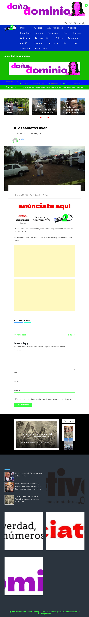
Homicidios (36, 28)
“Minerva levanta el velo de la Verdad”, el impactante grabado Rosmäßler (27, 499)
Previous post (20, 335)
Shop (65, 43)
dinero (39, 33)
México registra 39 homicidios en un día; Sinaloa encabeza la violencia (77, 108)
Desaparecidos (42, 38)
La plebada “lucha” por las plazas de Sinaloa (21, 111)
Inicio (22, 28)
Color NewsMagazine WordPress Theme (61, 612)
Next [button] (72, 421)
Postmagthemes (44, 614)
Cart (76, 43)
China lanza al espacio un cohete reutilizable (47, 87)
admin (23, 139)
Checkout (38, 43)
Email (16, 382)
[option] (47, 87)
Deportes (73, 38)
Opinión (24, 38)
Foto (66, 33)
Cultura (59, 38)
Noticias (72, 28)
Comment (18, 350)
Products (53, 43)
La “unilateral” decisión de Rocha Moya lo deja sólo (48, 110)
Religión (24, 43)
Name (17, 373)
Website (17, 390)
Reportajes (25, 33)
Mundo (77, 33)
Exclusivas (53, 33)
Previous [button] (67, 421)
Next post (71, 335)
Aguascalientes (55, 28)
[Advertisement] (44, 261)
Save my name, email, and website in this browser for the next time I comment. (44, 399)
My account (41, 48)
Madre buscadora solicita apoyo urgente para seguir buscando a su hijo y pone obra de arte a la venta (28, 486)
